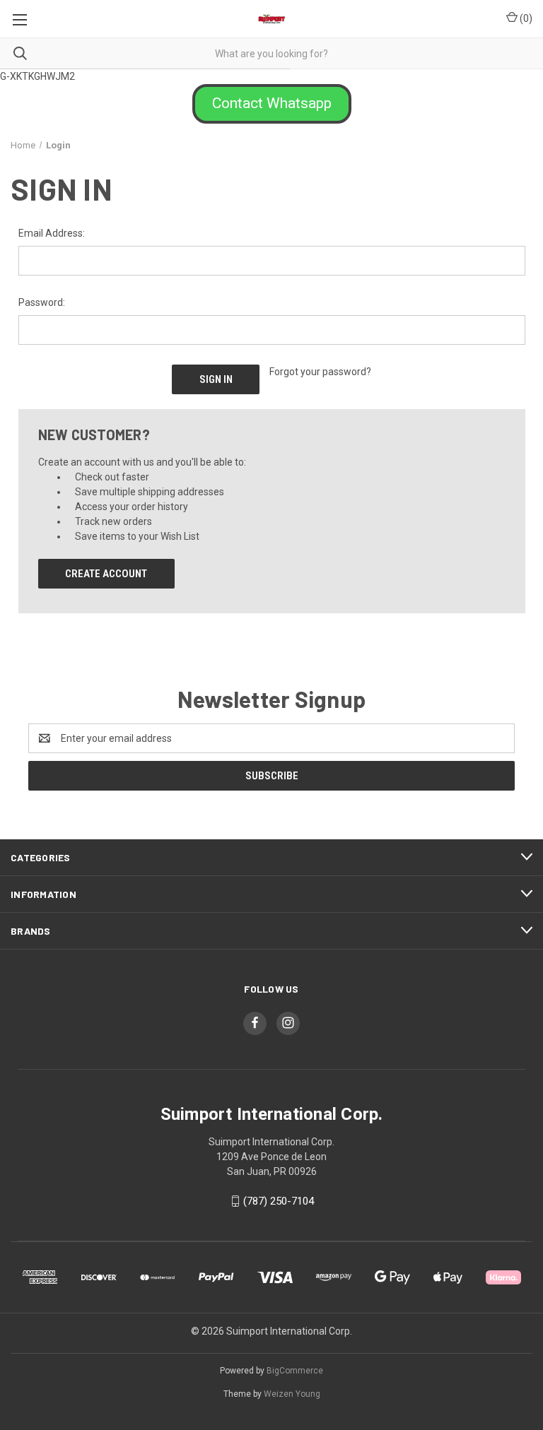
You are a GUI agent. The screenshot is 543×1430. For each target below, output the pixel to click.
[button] (271, 104)
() (525, 18)
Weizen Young (292, 1394)
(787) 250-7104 (278, 1201)
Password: (41, 302)
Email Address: (51, 233)
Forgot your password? (320, 371)
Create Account (106, 573)
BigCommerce (295, 1371)
